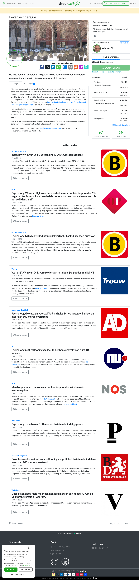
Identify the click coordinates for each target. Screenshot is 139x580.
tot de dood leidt (70, 404)
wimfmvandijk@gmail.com (50, 128)
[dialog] (18, 561)
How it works (22, 3)
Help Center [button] (58, 554)
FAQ (37, 3)
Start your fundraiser (117, 3)
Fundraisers (11, 3)
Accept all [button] (11, 569)
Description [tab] (16, 84)
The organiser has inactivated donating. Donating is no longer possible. (69, 11)
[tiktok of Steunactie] (107, 548)
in (42, 288)
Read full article (21, 178)
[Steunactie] (4, 3)
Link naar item (38, 216)
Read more (26, 565)
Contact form (58, 550)
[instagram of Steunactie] (96, 548)
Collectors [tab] (29, 84)
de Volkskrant (49, 399)
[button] (98, 3)
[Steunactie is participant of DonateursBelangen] (54, 562)
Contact (125, 43)
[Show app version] (137, 578)
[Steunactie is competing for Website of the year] (65, 562)
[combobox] (29, 548)
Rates (32, 3)
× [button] (32, 547)
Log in (134, 3)
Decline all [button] (25, 569)
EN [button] (90, 3)
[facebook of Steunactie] (93, 548)
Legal (126, 523)
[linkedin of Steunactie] (103, 548)
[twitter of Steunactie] (100, 548)
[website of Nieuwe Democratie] (95, 36)
